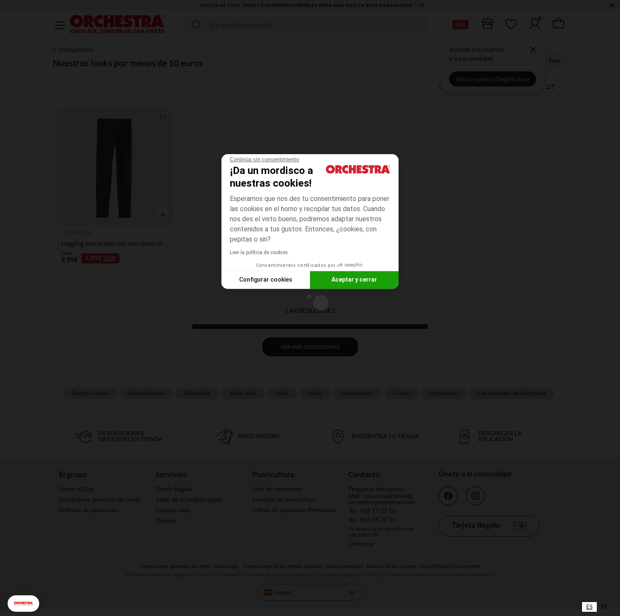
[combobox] (589, 607)
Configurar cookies (265, 279)
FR (604, 606)
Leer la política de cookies (259, 252)
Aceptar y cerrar (354, 279)
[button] (23, 603)
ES (589, 606)
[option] (604, 607)
